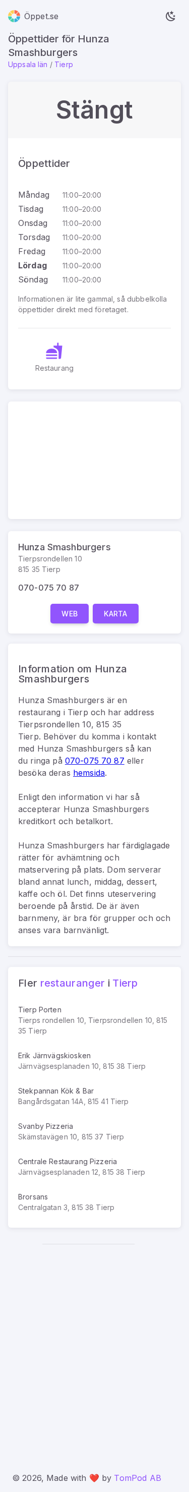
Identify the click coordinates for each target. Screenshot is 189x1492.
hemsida (89, 773)
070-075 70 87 (48, 588)
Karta (116, 613)
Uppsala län (28, 64)
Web (69, 613)
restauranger (72, 983)
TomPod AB (137, 1478)
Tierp (63, 64)
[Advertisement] (94, 1352)
